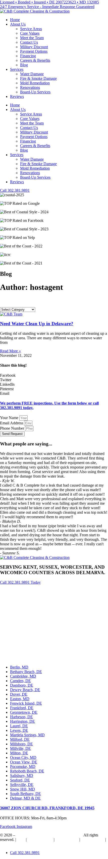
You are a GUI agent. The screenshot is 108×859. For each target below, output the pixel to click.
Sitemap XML (67, 839)
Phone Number (12, 428)
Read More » (10, 351)
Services (16, 69)
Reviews (17, 96)
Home (15, 20)
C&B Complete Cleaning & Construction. (49, 835)
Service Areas (31, 29)
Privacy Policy (92, 839)
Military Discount (34, 47)
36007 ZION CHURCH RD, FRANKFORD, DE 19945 (47, 808)
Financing (28, 56)
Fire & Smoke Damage (38, 78)
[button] (54, 375)
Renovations (30, 87)
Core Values (29, 33)
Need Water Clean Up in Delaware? (36, 323)
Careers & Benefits (35, 60)
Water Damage (32, 74)
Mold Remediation (35, 83)
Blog (24, 65)
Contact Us (29, 42)
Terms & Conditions (16, 844)
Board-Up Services (35, 92)
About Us (18, 24)
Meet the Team (32, 38)
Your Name (9, 418)
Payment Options (33, 51)
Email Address (12, 423)
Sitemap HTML (40, 839)
